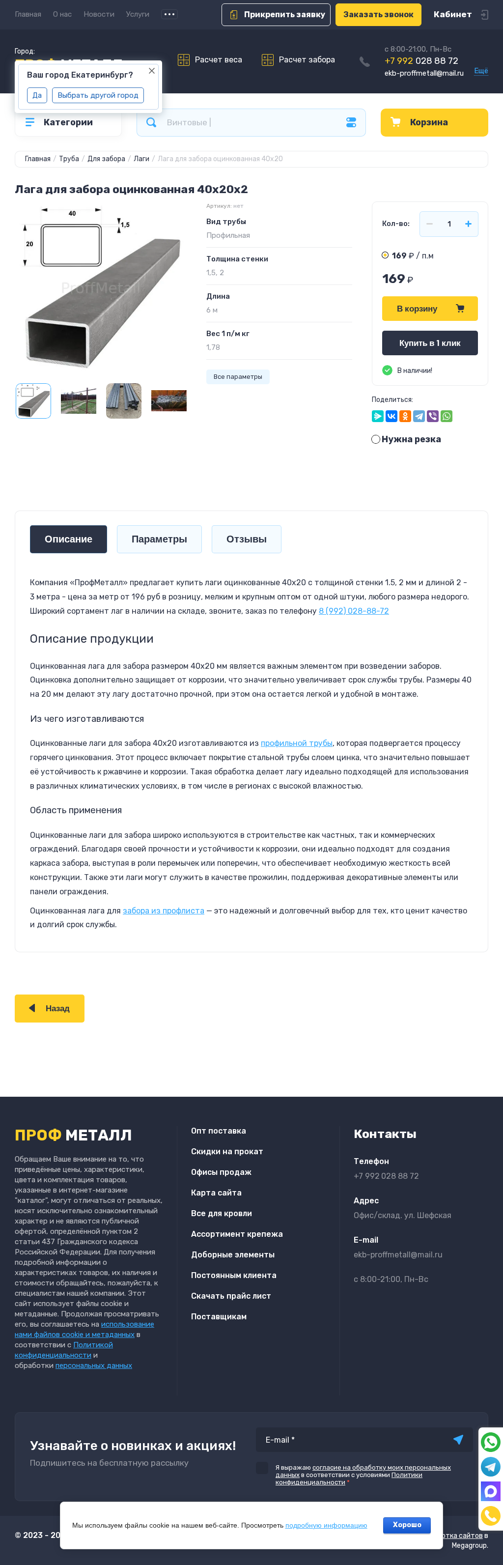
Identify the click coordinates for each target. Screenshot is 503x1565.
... (169, 14)
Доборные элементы (233, 1254)
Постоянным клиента (234, 1275)
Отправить (458, 1439)
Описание (68, 539)
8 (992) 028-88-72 (354, 611)
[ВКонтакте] (391, 416)
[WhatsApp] (446, 416)
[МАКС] (491, 1491)
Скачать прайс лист (231, 1296)
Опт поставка (218, 1131)
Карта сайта (216, 1192)
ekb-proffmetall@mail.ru (424, 73)
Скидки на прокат (227, 1151)
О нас (62, 14)
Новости (99, 14)
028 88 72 (421, 61)
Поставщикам (219, 1316)
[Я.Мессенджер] (378, 416)
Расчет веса (218, 59)
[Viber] (433, 416)
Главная (28, 14)
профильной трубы (297, 743)
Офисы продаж (221, 1172)
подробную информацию (326, 1525)
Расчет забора (307, 59)
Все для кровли (221, 1213)
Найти (151, 123)
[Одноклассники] (405, 416)
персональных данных (94, 1365)
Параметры (159, 539)
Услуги (137, 14)
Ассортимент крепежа (237, 1234)
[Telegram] (419, 416)
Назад (58, 1008)
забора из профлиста (163, 910)
